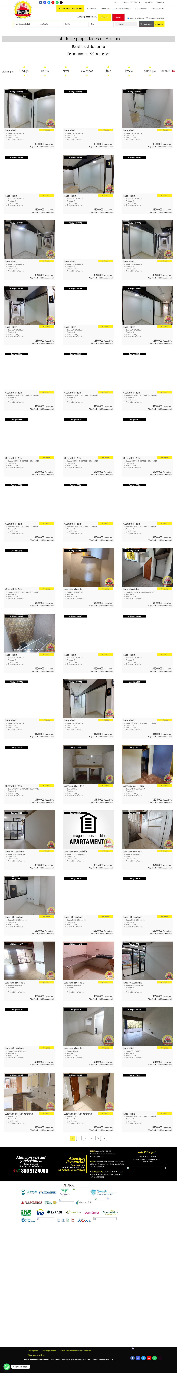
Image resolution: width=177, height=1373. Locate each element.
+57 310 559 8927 (97, 1177)
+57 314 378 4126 (97, 1167)
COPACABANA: (96, 1172)
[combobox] (25, 24)
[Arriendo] (29, 108)
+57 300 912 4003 (146, 1162)
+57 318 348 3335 (97, 1156)
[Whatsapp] (6, 1367)
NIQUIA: (93, 1161)
